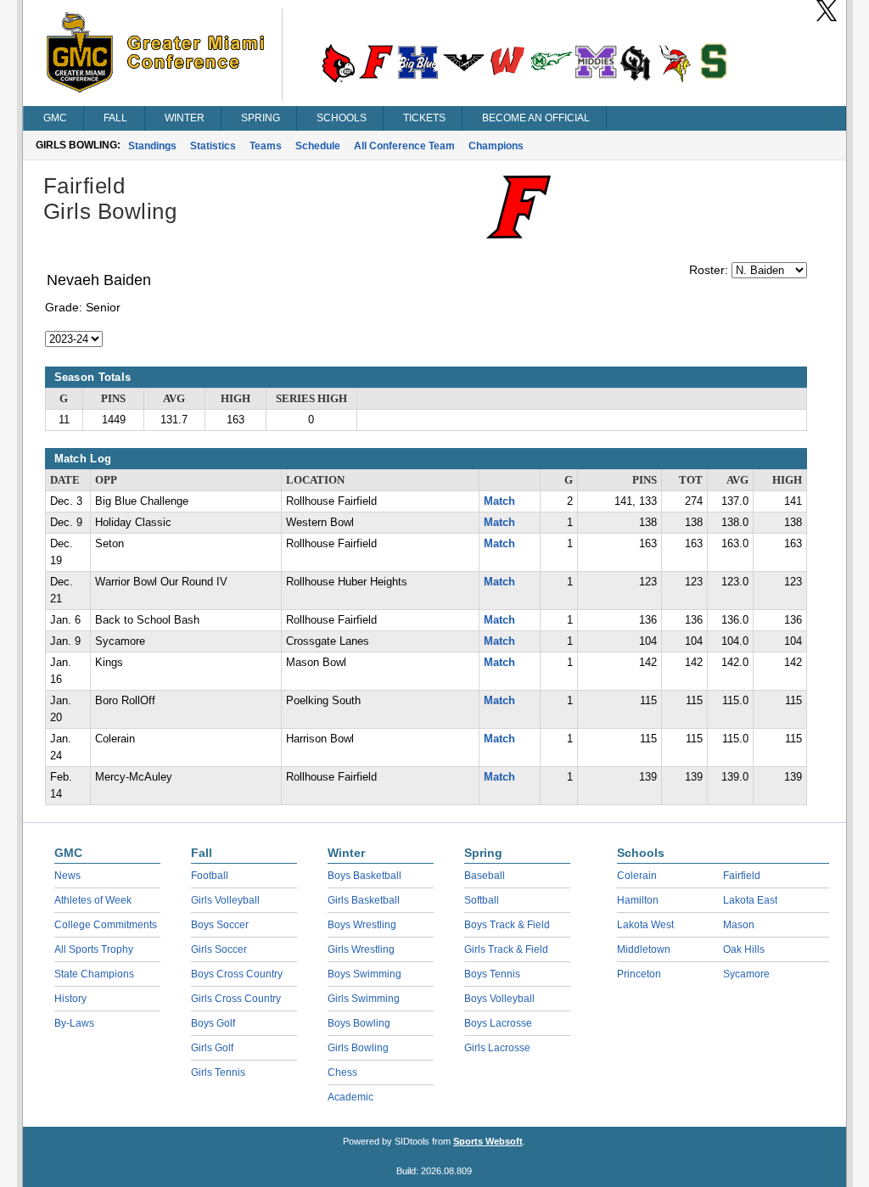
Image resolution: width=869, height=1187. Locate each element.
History (70, 999)
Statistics (213, 146)
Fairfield (741, 876)
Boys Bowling (359, 1023)
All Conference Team (404, 146)
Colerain (637, 876)
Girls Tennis (218, 1072)
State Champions (94, 974)
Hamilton (638, 900)
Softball (481, 900)
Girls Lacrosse (497, 1048)
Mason (738, 925)
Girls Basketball (364, 900)
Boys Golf (213, 1023)
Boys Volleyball (499, 999)
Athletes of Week (93, 900)
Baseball (484, 876)
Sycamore (746, 974)
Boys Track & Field (507, 925)
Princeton (639, 974)
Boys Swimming (364, 974)
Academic (350, 1097)
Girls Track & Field (506, 949)
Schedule (317, 146)
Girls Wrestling (361, 949)
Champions (496, 146)
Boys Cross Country (237, 974)
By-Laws (74, 1023)
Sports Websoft (488, 1141)
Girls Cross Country (236, 999)
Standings (152, 146)
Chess (342, 1072)
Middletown (643, 949)
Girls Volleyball (225, 900)
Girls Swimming (364, 999)
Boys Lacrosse (498, 1023)
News (67, 876)
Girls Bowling (358, 1048)
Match (499, 501)
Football (209, 876)
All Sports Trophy (93, 949)
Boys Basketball (364, 876)
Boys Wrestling (362, 925)
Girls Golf (212, 1048)
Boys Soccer (220, 925)
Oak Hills (744, 949)
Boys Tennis (492, 974)
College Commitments (105, 925)
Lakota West (645, 925)
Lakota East (750, 900)
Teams (265, 146)
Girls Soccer (219, 949)
